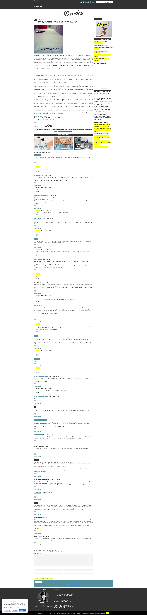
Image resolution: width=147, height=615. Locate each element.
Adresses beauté (66, 591)
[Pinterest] (93, 2)
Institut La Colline (40, 116)
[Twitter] (88, 2)
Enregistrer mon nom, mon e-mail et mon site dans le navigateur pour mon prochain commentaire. (59, 576)
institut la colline (53, 129)
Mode (62, 601)
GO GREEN (59, 7)
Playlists (104, 88)
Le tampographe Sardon (101, 133)
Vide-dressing (84, 7)
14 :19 (49, 274)
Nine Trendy (37, 259)
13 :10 (53, 175)
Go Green (64, 596)
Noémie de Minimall (39, 195)
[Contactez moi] (81, 2)
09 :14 (50, 446)
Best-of (62, 593)
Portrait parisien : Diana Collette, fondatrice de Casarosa (101, 137)
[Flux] (83, 2)
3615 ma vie (57, 591)
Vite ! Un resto (68, 608)
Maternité (65, 600)
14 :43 (49, 305)
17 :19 (57, 396)
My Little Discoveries (40, 420)
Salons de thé (63, 607)
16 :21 (57, 376)
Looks (75, 7)
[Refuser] (145, 613)
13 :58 (49, 167)
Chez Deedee (69, 593)
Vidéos (60, 608)
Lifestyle (69, 599)
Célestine (37, 305)
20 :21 (58, 479)
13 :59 (49, 187)
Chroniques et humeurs (62, 594)
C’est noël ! (95, 7)
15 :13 (49, 323)
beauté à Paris (41, 129)
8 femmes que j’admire (100, 45)
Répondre (37, 165)
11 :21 (47, 460)
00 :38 (50, 492)
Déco (59, 596)
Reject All (15, 610)
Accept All (22, 610)
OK (107, 613)
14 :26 (46, 282)
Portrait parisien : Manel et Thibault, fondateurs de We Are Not (102, 130)
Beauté (40, 19)
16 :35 (49, 368)
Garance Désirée (39, 175)
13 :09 (49, 155)
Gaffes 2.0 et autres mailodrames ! (100, 42)
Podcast (51, 7)
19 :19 (51, 434)
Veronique (37, 492)
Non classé (68, 601)
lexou (36, 239)
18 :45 (45, 406)
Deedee (40, 6)
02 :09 (47, 536)
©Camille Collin (42, 606)
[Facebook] (86, 2)
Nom (35, 568)
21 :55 (47, 517)
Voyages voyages (58, 610)
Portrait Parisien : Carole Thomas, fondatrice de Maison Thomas (103, 143)
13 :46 (51, 218)
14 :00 (49, 249)
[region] (15, 606)
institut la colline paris (65, 129)
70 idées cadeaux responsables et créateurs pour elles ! (103, 118)
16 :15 (49, 359)
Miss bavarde (38, 218)
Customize (7, 610)
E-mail (66, 568)
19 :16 (56, 420)
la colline (75, 129)
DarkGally (37, 155)
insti (46, 129)
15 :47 (47, 335)
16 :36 (49, 350)
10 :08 (47, 503)
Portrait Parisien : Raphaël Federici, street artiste (102, 125)
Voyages (68, 7)
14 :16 (50, 259)
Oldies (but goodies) (60, 602)
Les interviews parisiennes (63, 599)
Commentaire (37, 553)
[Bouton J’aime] (35, 123)
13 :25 (54, 195)
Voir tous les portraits (101, 146)
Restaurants (67, 605)
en (37, 0)
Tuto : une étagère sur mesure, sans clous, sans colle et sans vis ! (103, 103)
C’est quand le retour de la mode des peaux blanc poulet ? (102, 98)
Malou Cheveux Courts (41, 376)
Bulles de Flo (38, 434)
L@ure (36, 335)
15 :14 (49, 295)
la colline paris (82, 129)
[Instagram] (90, 2)
